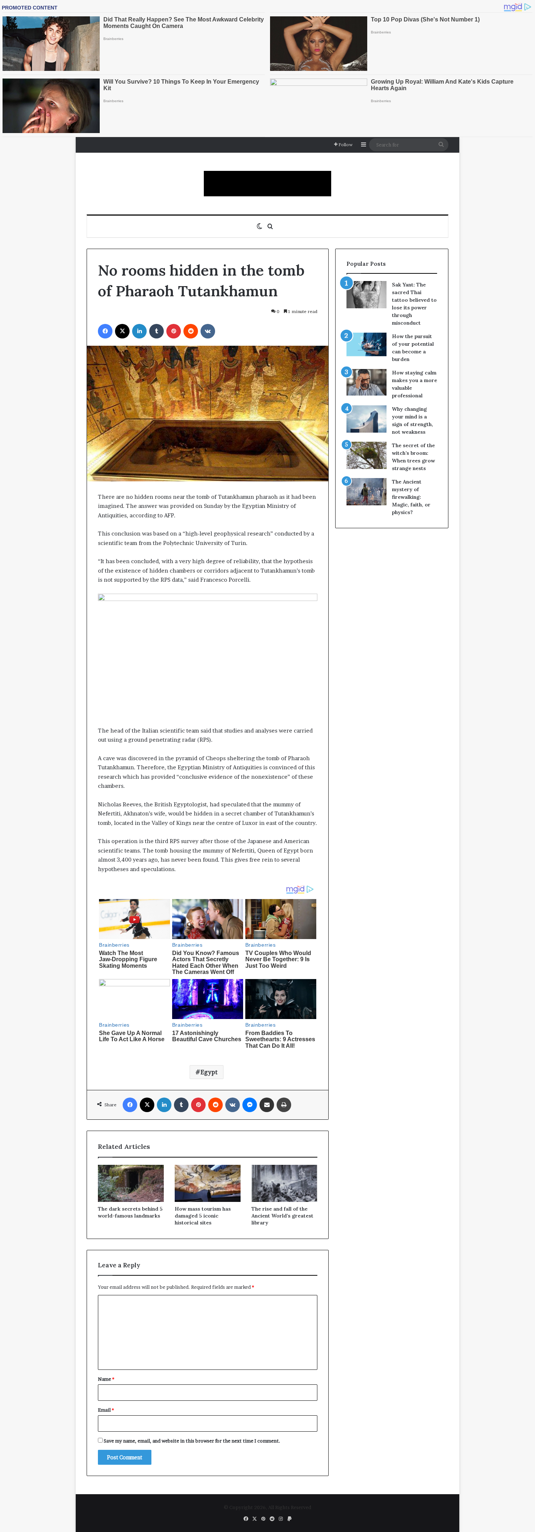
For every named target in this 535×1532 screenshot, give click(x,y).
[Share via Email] (266, 1105)
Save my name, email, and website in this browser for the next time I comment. (192, 1441)
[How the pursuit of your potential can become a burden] (366, 346)
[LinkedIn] (139, 331)
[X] (122, 331)
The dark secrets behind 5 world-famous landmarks (130, 1212)
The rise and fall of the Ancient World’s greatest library (282, 1216)
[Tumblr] (156, 331)
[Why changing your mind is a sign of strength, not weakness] (366, 419)
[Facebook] (105, 331)
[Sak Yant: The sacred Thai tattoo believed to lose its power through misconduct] (366, 294)
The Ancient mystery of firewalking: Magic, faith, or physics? (411, 497)
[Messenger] (249, 1105)
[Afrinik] (267, 183)
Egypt (209, 1072)
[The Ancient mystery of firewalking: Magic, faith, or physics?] (366, 491)
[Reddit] (190, 331)
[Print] (284, 1105)
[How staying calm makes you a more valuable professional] (366, 382)
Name (106, 1379)
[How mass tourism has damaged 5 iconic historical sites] (208, 1183)
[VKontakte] (208, 331)
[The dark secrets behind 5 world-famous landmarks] (131, 1183)
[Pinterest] (173, 331)
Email (106, 1410)
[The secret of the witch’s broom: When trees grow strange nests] (366, 455)
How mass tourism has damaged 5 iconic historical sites (203, 1216)
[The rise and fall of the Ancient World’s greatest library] (284, 1183)
